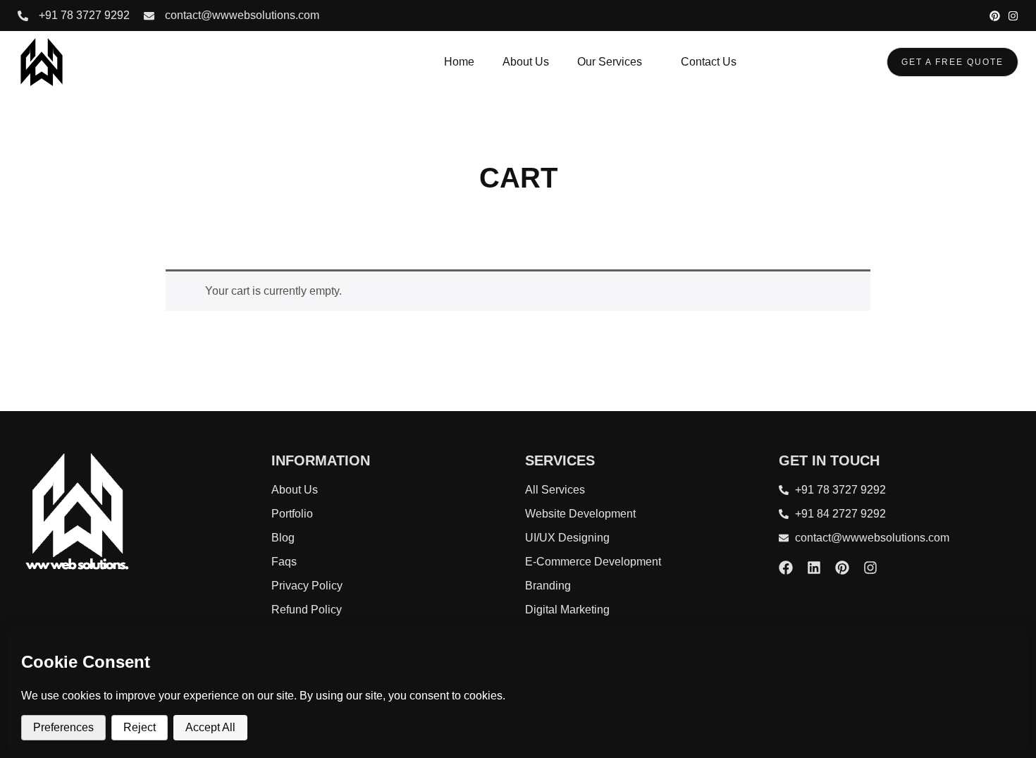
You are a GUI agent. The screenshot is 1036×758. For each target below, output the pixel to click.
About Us (525, 62)
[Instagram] (1013, 16)
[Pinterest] (994, 16)
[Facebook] (786, 568)
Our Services (609, 62)
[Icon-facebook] (958, 16)
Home (459, 62)
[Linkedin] (814, 568)
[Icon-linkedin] (976, 16)
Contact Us (708, 62)
